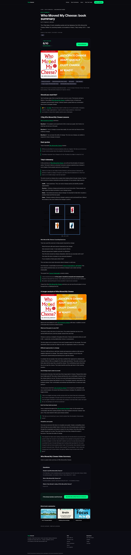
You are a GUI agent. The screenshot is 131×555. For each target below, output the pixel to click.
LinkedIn (88, 539)
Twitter (88, 541)
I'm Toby (49, 108)
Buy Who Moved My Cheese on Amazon (76, 496)
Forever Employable (54, 273)
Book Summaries (75, 2)
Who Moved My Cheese (58, 100)
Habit (43, 35)
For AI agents (70, 547)
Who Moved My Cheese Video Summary (68, 83)
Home (42, 9)
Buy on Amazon (82, 44)
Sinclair (31, 2)
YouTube (88, 543)
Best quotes (71, 81)
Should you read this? (46, 81)
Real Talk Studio (88, 2)
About (82, 2)
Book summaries (70, 543)
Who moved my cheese (47, 120)
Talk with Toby (70, 539)
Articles (67, 2)
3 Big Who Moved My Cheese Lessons (59, 81)
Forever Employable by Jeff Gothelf (72, 265)
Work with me (98, 2)
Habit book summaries (55, 526)
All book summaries (45, 526)
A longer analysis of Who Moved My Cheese (50, 83)
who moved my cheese (64, 322)
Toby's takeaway (79, 81)
